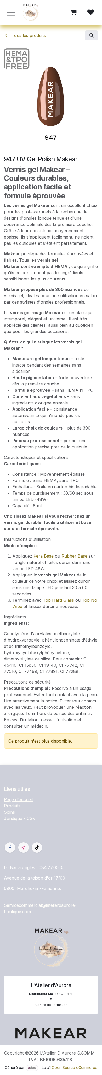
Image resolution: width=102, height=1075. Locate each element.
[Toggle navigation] (11, 13)
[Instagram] (23, 847)
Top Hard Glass (58, 600)
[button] (91, 35)
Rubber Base (74, 556)
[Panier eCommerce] (73, 12)
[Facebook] (10, 847)
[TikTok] (37, 847)
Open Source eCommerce (74, 1067)
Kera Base (43, 556)
